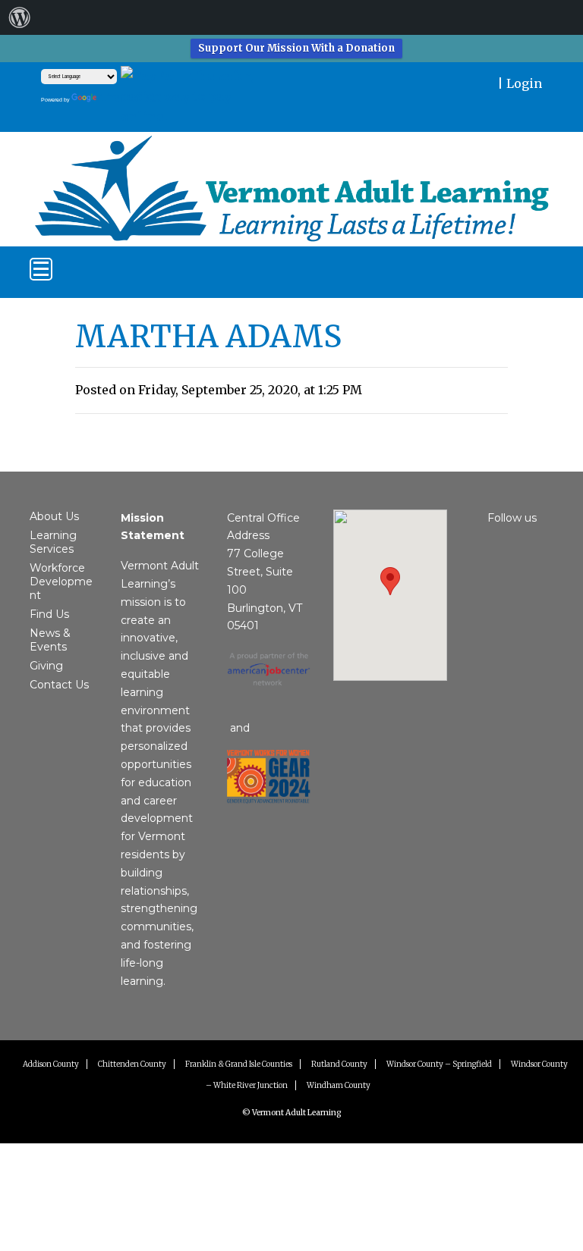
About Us (54, 516)
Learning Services (53, 542)
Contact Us (59, 684)
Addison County (51, 1064)
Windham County (338, 1085)
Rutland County (339, 1064)
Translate (131, 97)
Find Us (49, 614)
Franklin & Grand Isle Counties (238, 1064)
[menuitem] (19, 17)
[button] (390, 581)
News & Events (50, 640)
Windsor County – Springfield (439, 1064)
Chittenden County (132, 1064)
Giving (46, 666)
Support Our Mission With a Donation (296, 48)
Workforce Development (61, 581)
